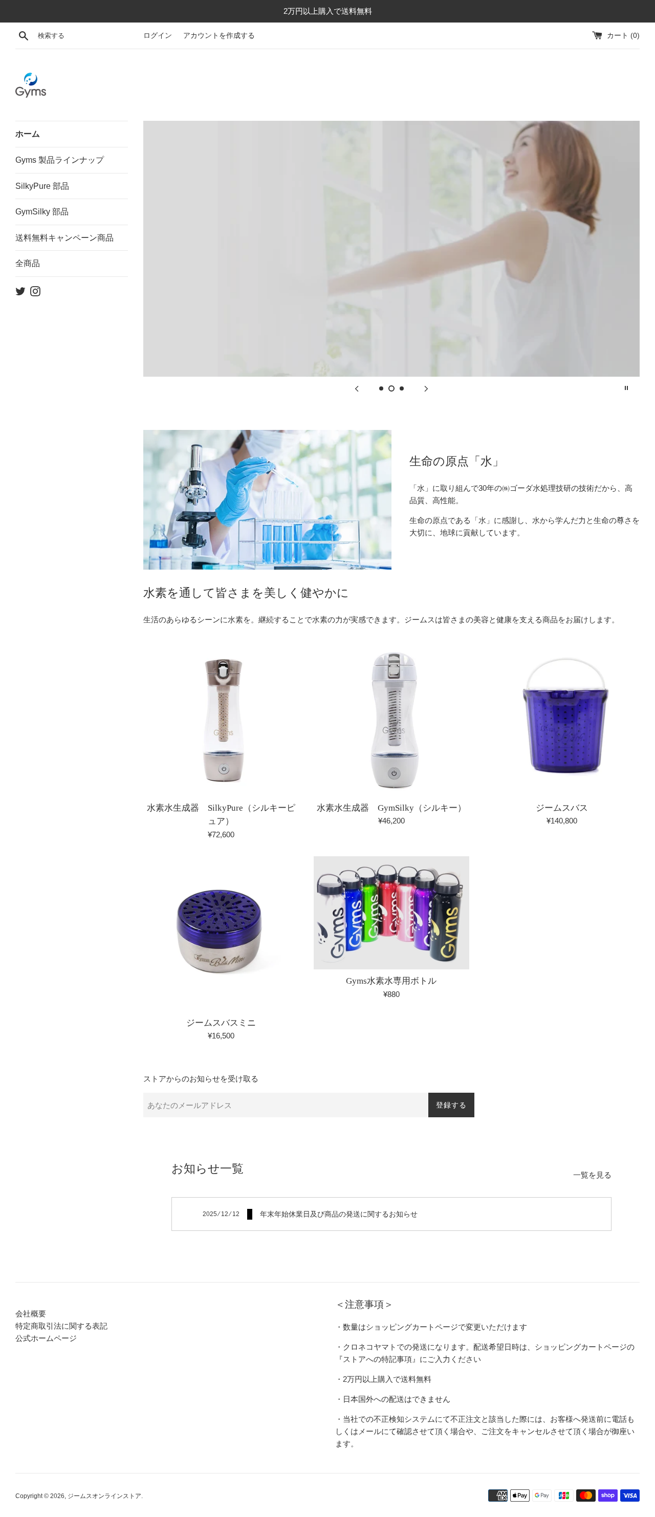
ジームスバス (562, 808)
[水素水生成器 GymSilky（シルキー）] (391, 718)
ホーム (27, 133)
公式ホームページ (46, 1338)
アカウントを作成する (219, 35)
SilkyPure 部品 (42, 186)
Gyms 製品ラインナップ (59, 160)
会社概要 (30, 1313)
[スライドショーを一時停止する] (626, 388)
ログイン (157, 35)
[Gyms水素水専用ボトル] (391, 913)
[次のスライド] (426, 388)
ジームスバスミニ (221, 1023)
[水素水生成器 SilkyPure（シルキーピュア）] (220, 718)
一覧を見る (592, 1175)
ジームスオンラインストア (104, 1496)
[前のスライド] (356, 388)
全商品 (27, 263)
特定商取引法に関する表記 (61, 1325)
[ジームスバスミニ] (220, 933)
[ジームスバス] (562, 718)
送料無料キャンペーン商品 (64, 237)
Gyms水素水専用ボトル (391, 981)
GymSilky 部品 (42, 211)
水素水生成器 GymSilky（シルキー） (391, 808)
